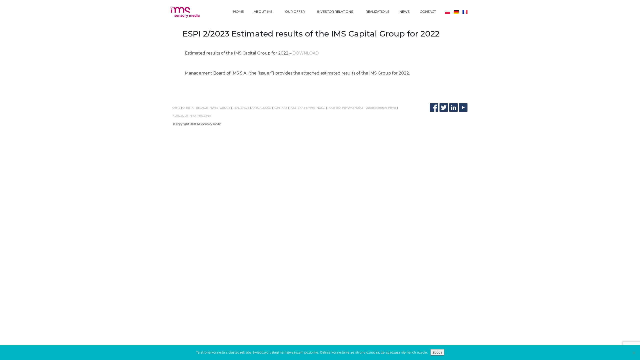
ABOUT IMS (263, 12)
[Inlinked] (453, 107)
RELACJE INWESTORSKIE (213, 108)
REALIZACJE (240, 108)
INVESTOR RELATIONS (335, 12)
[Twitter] (444, 107)
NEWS (405, 12)
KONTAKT (281, 108)
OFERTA (188, 108)
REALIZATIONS (378, 12)
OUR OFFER (295, 12)
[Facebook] (434, 107)
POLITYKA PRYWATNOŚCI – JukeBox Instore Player (362, 108)
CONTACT (428, 12)
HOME (238, 12)
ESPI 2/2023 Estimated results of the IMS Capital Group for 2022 (311, 33)
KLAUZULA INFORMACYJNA (191, 116)
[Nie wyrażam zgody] (633, 352)
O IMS (176, 108)
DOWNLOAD (305, 53)
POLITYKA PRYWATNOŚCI (307, 108)
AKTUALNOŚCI (261, 108)
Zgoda (437, 352)
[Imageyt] (463, 107)
